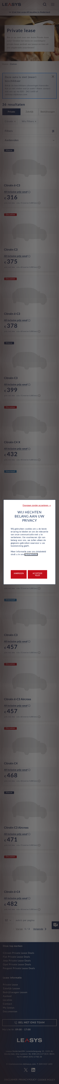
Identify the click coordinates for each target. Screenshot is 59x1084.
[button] (37, 505)
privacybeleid (31, 554)
